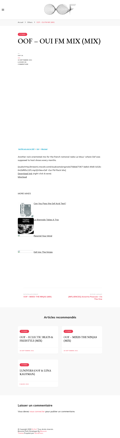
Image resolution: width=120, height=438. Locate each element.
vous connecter (37, 411)
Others (22, 34)
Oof (38, 149)
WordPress (38, 433)
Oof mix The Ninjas (43, 252)
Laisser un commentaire (25, 63)
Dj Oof (34, 429)
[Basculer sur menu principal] (3, 10)
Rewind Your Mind (43, 235)
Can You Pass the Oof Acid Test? (50, 203)
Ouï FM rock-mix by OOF (26, 149)
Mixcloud (44, 149)
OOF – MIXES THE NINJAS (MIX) (80, 338)
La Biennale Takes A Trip (46, 219)
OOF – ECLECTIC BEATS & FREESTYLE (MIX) (36, 338)
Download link (25, 173)
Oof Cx (20, 55)
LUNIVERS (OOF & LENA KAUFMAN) (35, 372)
